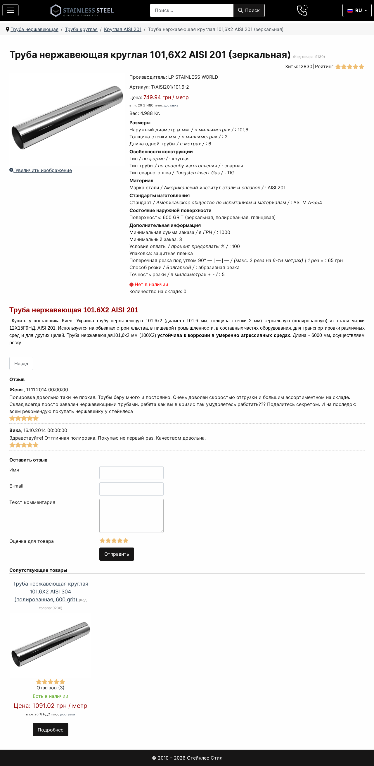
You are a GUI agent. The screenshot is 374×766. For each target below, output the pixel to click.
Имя (14, 470)
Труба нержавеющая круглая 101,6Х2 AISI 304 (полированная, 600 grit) (50, 592)
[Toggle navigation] (10, 10)
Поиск (252, 10)
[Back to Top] (362, 754)
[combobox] (191, 10)
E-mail (16, 486)
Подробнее (50, 730)
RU (358, 10)
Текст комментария (32, 502)
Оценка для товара (31, 541)
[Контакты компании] (302, 10)
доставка (171, 105)
